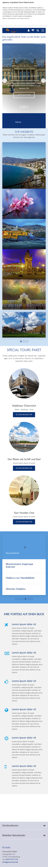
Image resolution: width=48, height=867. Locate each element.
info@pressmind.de (10, 862)
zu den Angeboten (24, 414)
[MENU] (42, 30)
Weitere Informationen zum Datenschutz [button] (15, 18)
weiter (24, 95)
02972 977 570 (11, 859)
